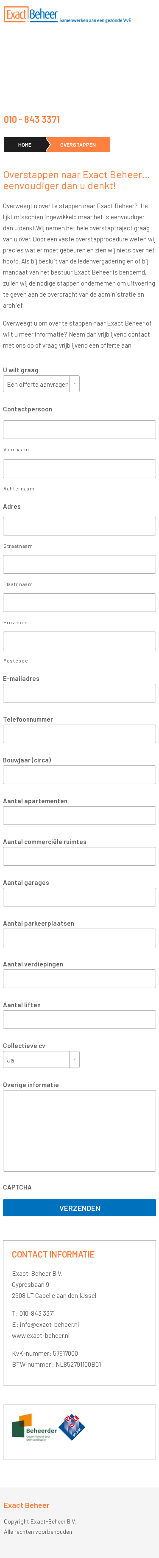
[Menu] (151, 14)
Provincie (15, 622)
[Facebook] (152, 119)
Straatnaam (18, 546)
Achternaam (19, 488)
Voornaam (16, 449)
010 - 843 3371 (32, 119)
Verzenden (79, 1207)
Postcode (15, 660)
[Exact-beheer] (67, 14)
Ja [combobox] (10, 1060)
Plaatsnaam (18, 584)
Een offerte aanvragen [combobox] (38, 384)
